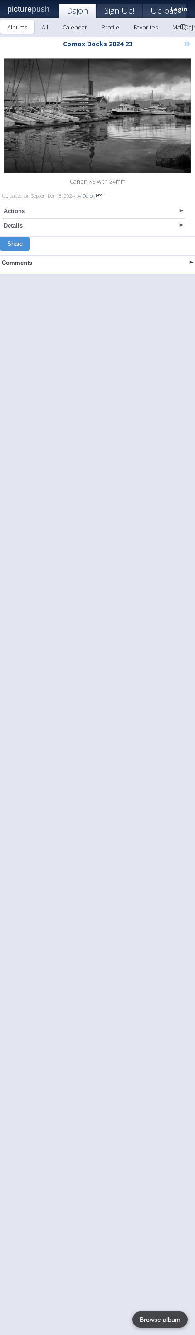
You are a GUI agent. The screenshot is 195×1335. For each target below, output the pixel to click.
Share (15, 243)
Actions (14, 211)
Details (13, 225)
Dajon (77, 10)
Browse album (160, 1319)
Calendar (75, 27)
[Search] (183, 27)
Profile (110, 27)
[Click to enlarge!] (97, 116)
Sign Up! (119, 10)
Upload (164, 10)
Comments (17, 262)
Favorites (146, 27)
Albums (17, 27)
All (45, 27)
